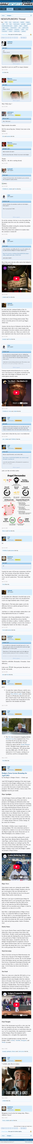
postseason (10, 29)
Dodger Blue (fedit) (5, 1139)
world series (17, 31)
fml (7, 24)
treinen (10, 31)
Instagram (23, 1040)
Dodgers (10, 9)
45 (21, 37)
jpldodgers (10, 112)
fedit (3, 24)
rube (8, 195)
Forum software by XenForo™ (7, 1142)
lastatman (8, 136)
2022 (6, 22)
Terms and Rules (29, 1142)
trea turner (4, 31)
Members (23, 9)
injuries (15, 25)
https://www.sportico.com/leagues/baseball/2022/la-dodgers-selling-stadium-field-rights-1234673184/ (16, 254)
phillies (3, 29)
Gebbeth (9, 303)
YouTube (18, 1040)
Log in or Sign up (26, 1)
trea (27, 29)
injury (21, 25)
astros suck (16, 22)
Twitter (4, 1042)
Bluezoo (9, 78)
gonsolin (23, 24)
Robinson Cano (10, 739)
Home (3, 9)
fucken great (16, 24)
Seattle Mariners (25, 744)
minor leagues (5, 27)
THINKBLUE (5, 188)
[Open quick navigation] (31, 15)
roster (22, 29)
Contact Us (26, 1139)
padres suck (25, 27)
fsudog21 (10, 169)
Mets (9, 737)
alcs (10, 22)
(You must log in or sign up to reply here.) (23, 1126)
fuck (11, 24)
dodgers (28, 22)
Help (31, 1139)
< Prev (2, 37)
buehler (22, 22)
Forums (16, 9)
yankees (24, 31)
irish (3, 72)
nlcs (19, 27)
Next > (24, 37)
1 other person (21, 1051)
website (13, 1040)
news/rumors (13, 27)
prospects (17, 29)
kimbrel (25, 25)
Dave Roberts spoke (16, 694)
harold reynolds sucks (7, 25)
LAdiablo (10, 42)
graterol (29, 24)
